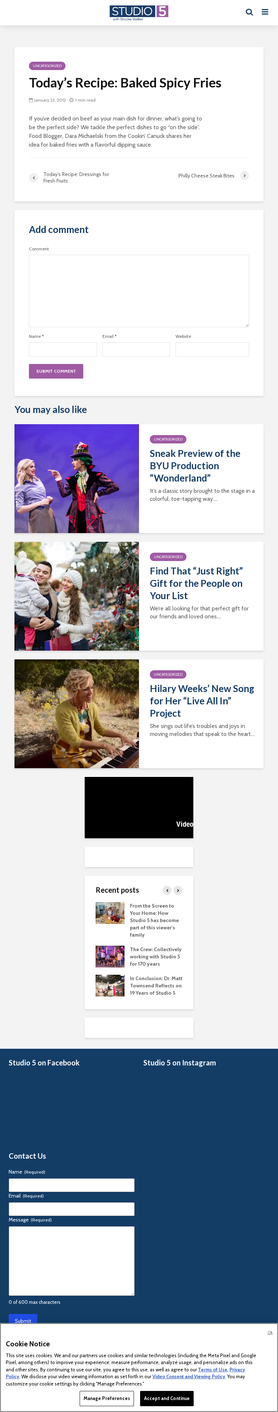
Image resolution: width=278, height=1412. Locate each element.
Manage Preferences (107, 1398)
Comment (39, 249)
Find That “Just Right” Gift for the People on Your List (196, 583)
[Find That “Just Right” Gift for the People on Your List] (76, 595)
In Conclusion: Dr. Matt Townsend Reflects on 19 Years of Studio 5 (156, 985)
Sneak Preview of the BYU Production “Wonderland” (195, 465)
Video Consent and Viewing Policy (188, 1376)
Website (183, 336)
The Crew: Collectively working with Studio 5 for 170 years (156, 956)
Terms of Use (212, 1369)
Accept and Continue (167, 1398)
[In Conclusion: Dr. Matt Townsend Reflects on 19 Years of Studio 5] (110, 985)
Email (109, 336)
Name (36, 336)
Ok (270, 1332)
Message (30, 1219)
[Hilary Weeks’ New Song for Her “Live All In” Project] (76, 713)
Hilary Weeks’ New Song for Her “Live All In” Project (202, 701)
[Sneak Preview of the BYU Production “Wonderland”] (76, 478)
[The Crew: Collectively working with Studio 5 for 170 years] (110, 956)
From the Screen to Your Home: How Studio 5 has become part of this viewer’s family (154, 920)
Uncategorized (47, 66)
